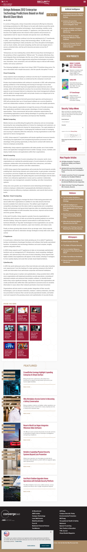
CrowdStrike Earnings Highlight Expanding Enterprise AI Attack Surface (38, 373)
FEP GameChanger (75, 92)
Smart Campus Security (70, 241)
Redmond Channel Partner (40, 526)
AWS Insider (36, 513)
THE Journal (63, 531)
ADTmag (62, 511)
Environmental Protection (68, 516)
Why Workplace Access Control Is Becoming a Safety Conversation (38, 400)
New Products (73, 56)
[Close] (51, 532)
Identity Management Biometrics (11, 405)
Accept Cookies (45, 545)
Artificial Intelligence (8, 372)
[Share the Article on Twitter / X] (53, 15)
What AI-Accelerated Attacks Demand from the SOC (72, 222)
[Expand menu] (84, 2)
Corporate (5, 379)
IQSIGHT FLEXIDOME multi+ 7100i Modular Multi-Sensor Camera (75, 65)
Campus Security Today (67, 513)
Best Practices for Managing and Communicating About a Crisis (72, 216)
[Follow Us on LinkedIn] (3, 2)
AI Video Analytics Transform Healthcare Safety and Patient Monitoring (21, 337)
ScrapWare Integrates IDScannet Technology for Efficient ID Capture (9, 319)
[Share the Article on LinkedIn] (50, 15)
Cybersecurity (6, 375)
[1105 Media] (7, 520)
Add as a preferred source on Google (7, 4)
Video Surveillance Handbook (72, 256)
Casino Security (6, 425)
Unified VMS (73, 80)
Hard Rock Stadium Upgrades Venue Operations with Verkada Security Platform (38, 480)
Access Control (6, 399)
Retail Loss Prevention (8, 452)
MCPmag (63, 518)
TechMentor (36, 528)
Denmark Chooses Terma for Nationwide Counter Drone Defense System (72, 45)
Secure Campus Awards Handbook (71, 261)
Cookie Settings (31, 545)
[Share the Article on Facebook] (48, 15)
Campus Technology (38, 516)
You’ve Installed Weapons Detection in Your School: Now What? (73, 251)
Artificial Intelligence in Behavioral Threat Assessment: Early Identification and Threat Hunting (73, 207)
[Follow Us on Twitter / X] (5, 2)
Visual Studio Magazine (67, 533)
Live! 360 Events (37, 518)
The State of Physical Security (72, 245)
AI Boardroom (36, 511)
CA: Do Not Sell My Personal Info (68, 543)
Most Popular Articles (68, 158)
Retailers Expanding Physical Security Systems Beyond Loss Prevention (36, 453)
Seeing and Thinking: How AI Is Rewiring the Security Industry (73, 228)
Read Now (26, 387)
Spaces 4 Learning (65, 526)
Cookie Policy (18, 541)
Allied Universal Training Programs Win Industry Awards (22, 318)
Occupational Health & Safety (69, 521)
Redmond (63, 523)
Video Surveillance (7, 481)
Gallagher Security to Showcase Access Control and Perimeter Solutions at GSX (22, 355)
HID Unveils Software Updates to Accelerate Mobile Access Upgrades (35, 337)
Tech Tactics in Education (68, 528)
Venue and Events (7, 478)
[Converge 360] (10, 514)
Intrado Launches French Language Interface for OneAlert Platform (34, 320)
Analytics (4, 432)
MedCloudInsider (37, 521)
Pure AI (34, 523)
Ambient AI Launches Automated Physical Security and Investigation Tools (8, 337)
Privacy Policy (74, 131)
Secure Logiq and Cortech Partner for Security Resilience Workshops (8, 354)
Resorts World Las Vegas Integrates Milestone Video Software (35, 426)
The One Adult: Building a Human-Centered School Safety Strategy (73, 199)
